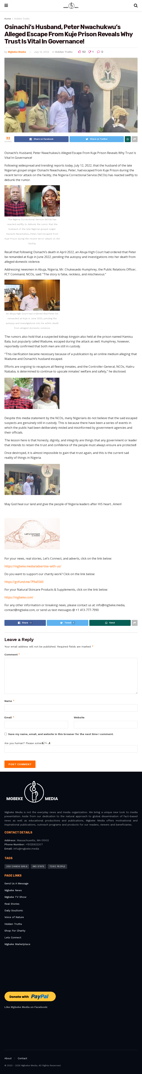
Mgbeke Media (17, 52)
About (8, 1058)
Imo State (38, 866)
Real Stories (12, 903)
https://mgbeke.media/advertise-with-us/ (32, 566)
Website (79, 717)
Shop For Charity (14, 930)
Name (9, 701)
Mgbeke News (13, 890)
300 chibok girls (16, 866)
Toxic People (57, 866)
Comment (12, 654)
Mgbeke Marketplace (17, 944)
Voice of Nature (14, 917)
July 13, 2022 (41, 52)
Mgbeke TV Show (15, 896)
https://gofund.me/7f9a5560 (23, 582)
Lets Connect (12, 937)
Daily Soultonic (13, 910)
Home (7, 18)
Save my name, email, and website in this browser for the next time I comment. (61, 734)
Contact (22, 1058)
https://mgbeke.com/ (18, 597)
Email (9, 717)
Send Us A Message (16, 883)
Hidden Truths (22, 18)
